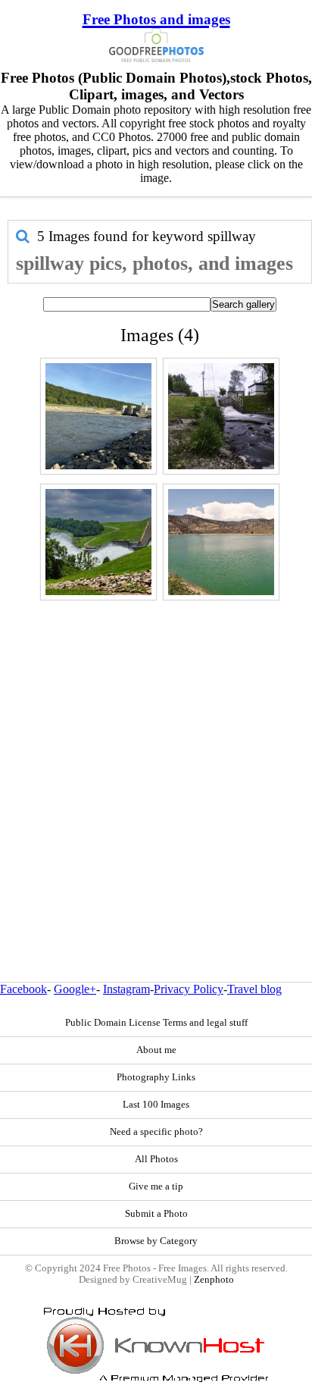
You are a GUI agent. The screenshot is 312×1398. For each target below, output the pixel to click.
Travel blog (254, 989)
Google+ (75, 989)
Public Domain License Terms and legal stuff (156, 1022)
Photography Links (156, 1077)
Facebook (23, 989)
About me (156, 1050)
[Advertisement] (156, 758)
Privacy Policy (188, 989)
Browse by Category (156, 1241)
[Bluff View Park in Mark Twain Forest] (98, 416)
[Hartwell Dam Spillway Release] (98, 542)
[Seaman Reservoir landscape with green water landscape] (221, 542)
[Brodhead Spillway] (221, 416)
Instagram (126, 989)
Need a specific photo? (156, 1132)
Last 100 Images (156, 1104)
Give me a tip (156, 1186)
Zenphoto (214, 1279)
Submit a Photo (156, 1213)
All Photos (156, 1159)
